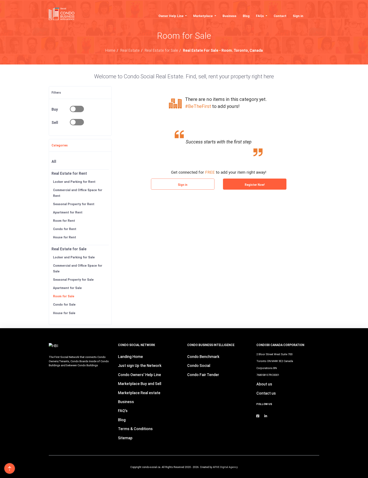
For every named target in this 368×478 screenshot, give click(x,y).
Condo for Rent (64, 229)
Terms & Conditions (135, 429)
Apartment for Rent (67, 212)
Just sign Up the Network (139, 366)
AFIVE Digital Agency (225, 467)
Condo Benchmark (203, 357)
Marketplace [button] (203, 16)
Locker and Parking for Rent (74, 182)
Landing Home (130, 357)
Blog (246, 16)
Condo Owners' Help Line (139, 375)
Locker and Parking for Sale (74, 257)
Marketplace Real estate (139, 393)
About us (264, 384)
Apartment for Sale (67, 288)
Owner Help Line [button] (171, 16)
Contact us (266, 393)
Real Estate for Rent (69, 173)
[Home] (63, 13)
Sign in (298, 16)
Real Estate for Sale (161, 50)
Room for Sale (63, 296)
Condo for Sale (64, 304)
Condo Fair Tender (203, 375)
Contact (280, 16)
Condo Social (198, 366)
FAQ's (123, 411)
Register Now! (255, 184)
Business (229, 16)
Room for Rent (64, 221)
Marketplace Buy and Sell (139, 384)
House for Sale (64, 313)
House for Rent (64, 237)
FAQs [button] (260, 16)
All (54, 161)
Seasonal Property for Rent (73, 204)
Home (110, 50)
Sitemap (125, 438)
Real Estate (130, 50)
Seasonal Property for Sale (73, 280)
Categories (60, 145)
